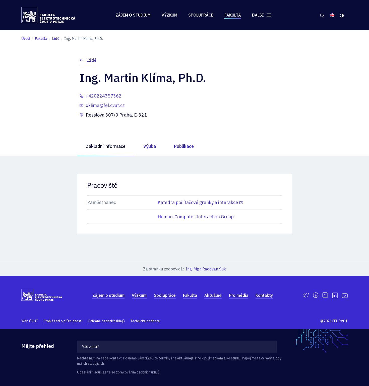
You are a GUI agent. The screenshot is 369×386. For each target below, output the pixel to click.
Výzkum (169, 15)
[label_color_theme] (342, 15)
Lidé (91, 60)
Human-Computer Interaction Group (196, 217)
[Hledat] (322, 15)
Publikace (184, 146)
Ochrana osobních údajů (106, 321)
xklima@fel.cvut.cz (105, 105)
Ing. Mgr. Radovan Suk (206, 268)
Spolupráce (200, 15)
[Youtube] (345, 295)
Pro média (238, 295)
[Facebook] (316, 295)
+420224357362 (103, 96)
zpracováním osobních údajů (138, 372)
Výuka (149, 146)
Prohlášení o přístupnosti (63, 321)
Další (258, 15)
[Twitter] (306, 295)
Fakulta (232, 15)
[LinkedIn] (335, 295)
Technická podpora (145, 321)
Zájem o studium (133, 15)
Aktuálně (213, 295)
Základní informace (106, 146)
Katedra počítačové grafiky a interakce (198, 202)
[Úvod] (48, 15)
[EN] (332, 15)
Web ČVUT (29, 321)
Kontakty (264, 295)
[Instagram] (325, 295)
